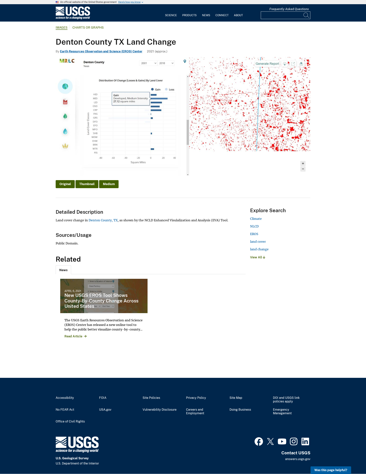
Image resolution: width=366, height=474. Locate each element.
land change (259, 249)
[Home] (73, 18)
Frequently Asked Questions (289, 9)
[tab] (63, 269)
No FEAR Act (65, 409)
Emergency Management (282, 411)
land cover (258, 241)
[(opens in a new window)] (259, 441)
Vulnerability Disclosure (160, 409)
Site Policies (151, 398)
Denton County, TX (103, 220)
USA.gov (105, 409)
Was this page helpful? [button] (330, 470)
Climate (256, 219)
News (206, 15)
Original (65, 184)
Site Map (236, 398)
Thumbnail (87, 184)
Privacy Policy (196, 398)
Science (171, 15)
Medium (109, 184)
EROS (254, 234)
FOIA (102, 398)
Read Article (73, 336)
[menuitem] (171, 12)
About (238, 15)
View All (256, 257)
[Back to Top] (352, 460)
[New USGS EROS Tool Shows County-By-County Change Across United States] (104, 296)
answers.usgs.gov (297, 459)
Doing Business (240, 409)
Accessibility (65, 398)
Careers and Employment (195, 411)
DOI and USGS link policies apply (286, 399)
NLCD (254, 226)
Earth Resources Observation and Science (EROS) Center (101, 51)
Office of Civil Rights (70, 421)
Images (61, 27)
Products (189, 15)
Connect (222, 15)
